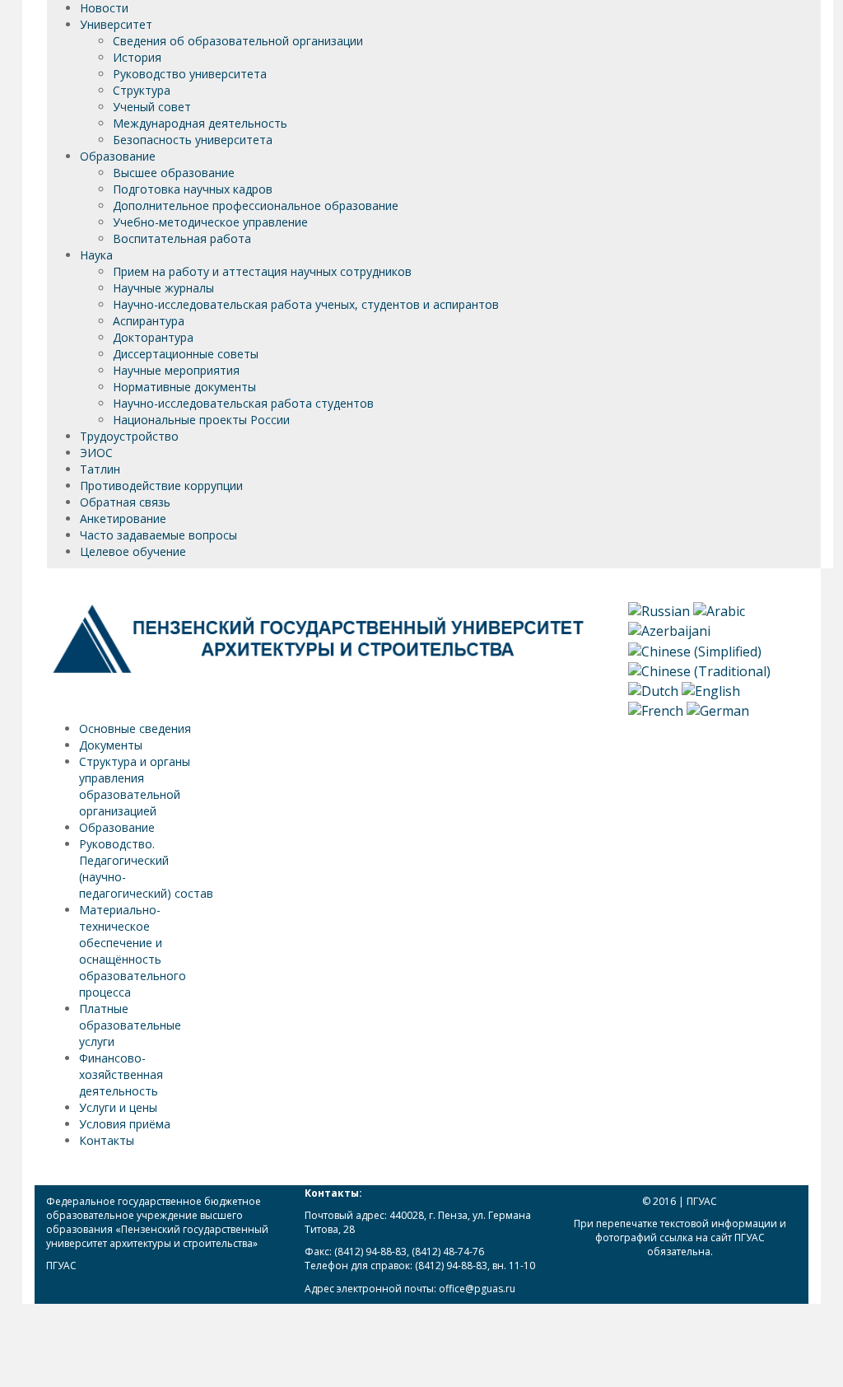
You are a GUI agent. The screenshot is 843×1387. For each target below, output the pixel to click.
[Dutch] (653, 690)
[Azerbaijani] (669, 630)
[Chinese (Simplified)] (694, 650)
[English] (711, 690)
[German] (718, 710)
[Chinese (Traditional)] (699, 669)
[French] (655, 710)
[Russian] (659, 610)
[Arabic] (719, 610)
